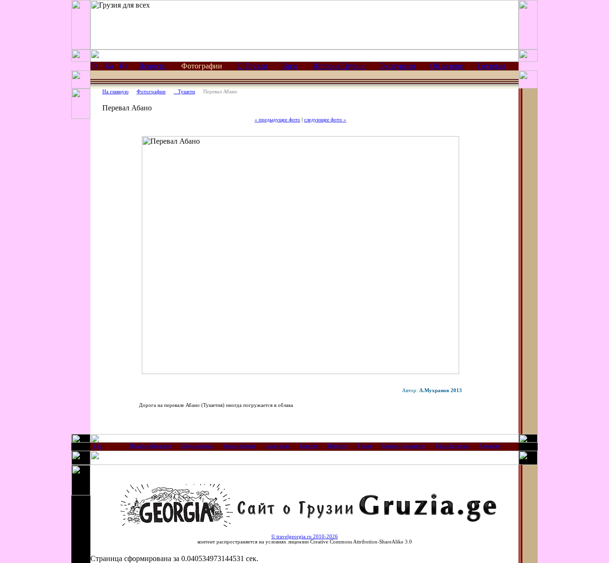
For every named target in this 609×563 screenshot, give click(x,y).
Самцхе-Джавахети (404, 445)
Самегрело (277, 445)
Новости (152, 66)
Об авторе (446, 66)
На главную (115, 91)
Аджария (489, 445)
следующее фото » (325, 119)
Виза (290, 66)
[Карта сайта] (109, 67)
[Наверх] (98, 448)
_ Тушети (184, 91)
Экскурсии (397, 66)
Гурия (365, 445)
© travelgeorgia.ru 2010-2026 (304, 536)
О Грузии (252, 66)
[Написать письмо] (123, 67)
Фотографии (151, 91)
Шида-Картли (197, 445)
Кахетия (308, 445)
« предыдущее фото (277, 119)
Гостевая (492, 66)
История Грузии (339, 66)
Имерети (338, 445)
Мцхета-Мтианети (150, 445)
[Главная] (94, 67)
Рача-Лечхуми (452, 445)
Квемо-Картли (239, 445)
